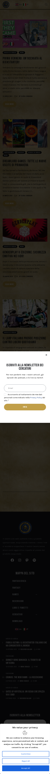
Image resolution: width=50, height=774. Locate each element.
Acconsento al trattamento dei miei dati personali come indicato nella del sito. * (24, 397)
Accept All (25, 768)
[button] (46, 355)
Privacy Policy (36, 397)
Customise (25, 754)
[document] (25, 387)
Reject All (26, 761)
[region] (25, 749)
